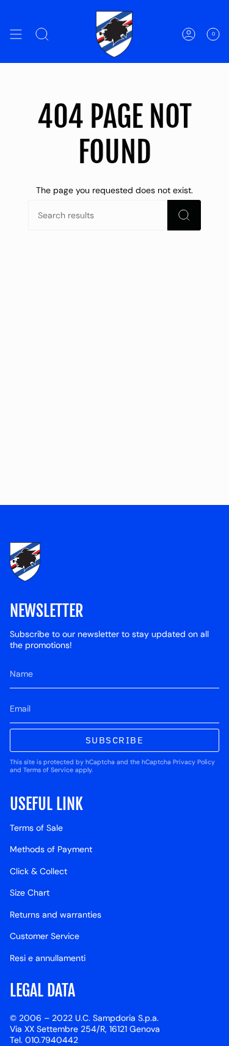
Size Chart (29, 892)
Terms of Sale (36, 827)
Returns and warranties (55, 914)
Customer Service (44, 935)
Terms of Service (48, 770)
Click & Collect (38, 871)
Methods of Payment (51, 849)
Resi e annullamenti (47, 957)
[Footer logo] (25, 561)
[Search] (184, 215)
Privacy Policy (194, 762)
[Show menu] (16, 34)
